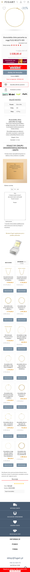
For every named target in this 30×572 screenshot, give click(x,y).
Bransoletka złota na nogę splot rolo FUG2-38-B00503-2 (21, 424)
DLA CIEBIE (22, 262)
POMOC (15, 544)
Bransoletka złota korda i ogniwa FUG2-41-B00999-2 (8, 307)
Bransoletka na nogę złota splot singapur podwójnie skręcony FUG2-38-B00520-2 (8, 454)
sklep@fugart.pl (15, 558)
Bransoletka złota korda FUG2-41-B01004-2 (22, 394)
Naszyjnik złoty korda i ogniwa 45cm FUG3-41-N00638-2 (8, 278)
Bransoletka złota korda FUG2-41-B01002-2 (22, 307)
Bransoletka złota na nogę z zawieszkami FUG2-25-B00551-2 (8, 424)
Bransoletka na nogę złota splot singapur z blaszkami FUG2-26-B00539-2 (22, 337)
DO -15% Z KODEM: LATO (15, 67)
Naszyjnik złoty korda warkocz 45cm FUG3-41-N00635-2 (22, 278)
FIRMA (15, 549)
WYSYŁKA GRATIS (15, 508)
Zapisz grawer (8, 221)
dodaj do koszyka (15, 72)
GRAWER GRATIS (15, 525)
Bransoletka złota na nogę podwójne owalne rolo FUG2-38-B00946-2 (21, 366)
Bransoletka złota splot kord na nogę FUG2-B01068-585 (21, 453)
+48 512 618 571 (15, 563)
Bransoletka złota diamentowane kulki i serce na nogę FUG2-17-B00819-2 (8, 395)
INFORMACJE (15, 539)
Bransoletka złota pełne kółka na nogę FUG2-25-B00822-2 (8, 365)
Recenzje (15, 479)
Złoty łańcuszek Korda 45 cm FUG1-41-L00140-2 (8, 336)
